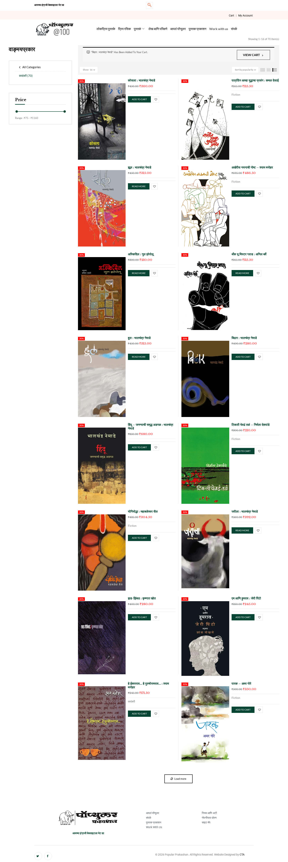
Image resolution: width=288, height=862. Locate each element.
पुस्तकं (137, 29)
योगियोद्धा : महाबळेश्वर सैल (143, 511)
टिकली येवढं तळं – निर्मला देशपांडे (251, 425)
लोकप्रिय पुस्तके (106, 29)
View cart (251, 55)
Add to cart (139, 99)
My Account (245, 15)
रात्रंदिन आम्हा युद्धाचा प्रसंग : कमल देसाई (255, 80)
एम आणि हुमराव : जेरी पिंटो (246, 598)
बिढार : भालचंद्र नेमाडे (244, 338)
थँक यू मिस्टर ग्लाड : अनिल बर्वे (249, 254)
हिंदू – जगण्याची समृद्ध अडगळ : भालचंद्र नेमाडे (150, 426)
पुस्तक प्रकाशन (197, 29)
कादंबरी (26, 75)
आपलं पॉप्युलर (178, 29)
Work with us (218, 29)
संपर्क (234, 29)
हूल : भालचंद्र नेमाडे (139, 338)
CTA (242, 854)
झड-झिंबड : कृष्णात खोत (142, 598)
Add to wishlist (156, 99)
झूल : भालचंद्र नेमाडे (139, 167)
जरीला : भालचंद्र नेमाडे (245, 511)
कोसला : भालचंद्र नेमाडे (141, 80)
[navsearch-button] (149, 5)
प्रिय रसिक (124, 29)
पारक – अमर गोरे (241, 683)
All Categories (31, 67)
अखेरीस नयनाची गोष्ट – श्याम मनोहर (252, 167)
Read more (139, 186)
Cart (231, 15)
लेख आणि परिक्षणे (158, 29)
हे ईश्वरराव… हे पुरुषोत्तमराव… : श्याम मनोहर (148, 685)
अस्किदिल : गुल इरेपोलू (141, 254)
